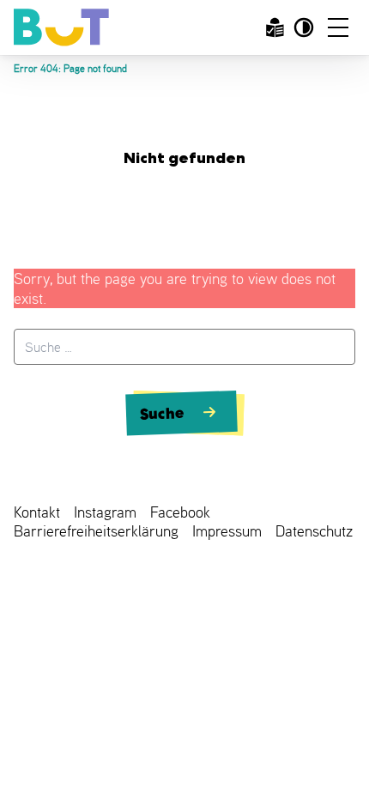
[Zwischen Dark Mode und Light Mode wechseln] (303, 27)
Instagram (105, 512)
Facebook (180, 512)
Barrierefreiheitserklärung (96, 531)
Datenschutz (314, 531)
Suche (162, 413)
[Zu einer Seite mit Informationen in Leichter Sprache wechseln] (275, 27)
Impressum (227, 531)
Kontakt (37, 512)
